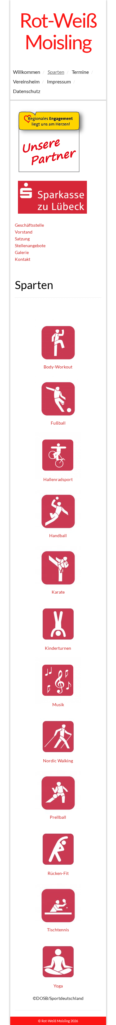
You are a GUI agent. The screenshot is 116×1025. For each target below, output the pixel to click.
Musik (58, 704)
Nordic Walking (58, 760)
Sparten (56, 72)
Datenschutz (26, 91)
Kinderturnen (58, 648)
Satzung (22, 238)
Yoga (58, 985)
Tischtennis (58, 929)
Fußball (58, 423)
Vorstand (23, 231)
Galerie (22, 252)
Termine (80, 72)
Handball (58, 535)
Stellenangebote (30, 245)
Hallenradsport (58, 479)
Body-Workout (58, 366)
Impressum (59, 81)
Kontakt (22, 259)
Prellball (58, 817)
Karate (58, 592)
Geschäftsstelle (29, 225)
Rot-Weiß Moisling (58, 31)
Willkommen (26, 72)
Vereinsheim (26, 81)
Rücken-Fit (58, 873)
